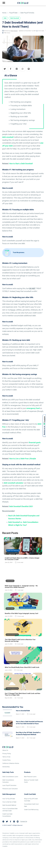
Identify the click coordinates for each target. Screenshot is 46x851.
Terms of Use (6, 757)
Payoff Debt (13, 13)
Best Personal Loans (30, 776)
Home (4, 13)
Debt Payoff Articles (27, 13)
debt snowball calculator (13, 483)
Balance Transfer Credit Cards (31, 781)
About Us (5, 750)
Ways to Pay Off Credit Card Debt (31, 800)
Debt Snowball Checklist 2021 (21, 506)
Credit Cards (10, 581)
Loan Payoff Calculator (9, 785)
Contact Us (23, 821)
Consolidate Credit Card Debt (31, 805)
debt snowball (7, 137)
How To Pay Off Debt (8, 798)
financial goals (35, 442)
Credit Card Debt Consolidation (7, 815)
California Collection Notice (10, 763)
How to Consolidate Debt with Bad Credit (10, 809)
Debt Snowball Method (9, 805)
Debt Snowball (14, 18)
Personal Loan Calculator (10, 788)
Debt (5, 18)
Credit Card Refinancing (31, 809)
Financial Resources (12, 553)
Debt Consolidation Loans (10, 776)
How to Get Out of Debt (9, 802)
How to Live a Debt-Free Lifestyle (22, 459)
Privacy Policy (6, 753)
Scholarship (6, 767)
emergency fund (33, 408)
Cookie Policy (6, 760)
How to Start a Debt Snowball (21, 163)
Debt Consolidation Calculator (8, 781)
